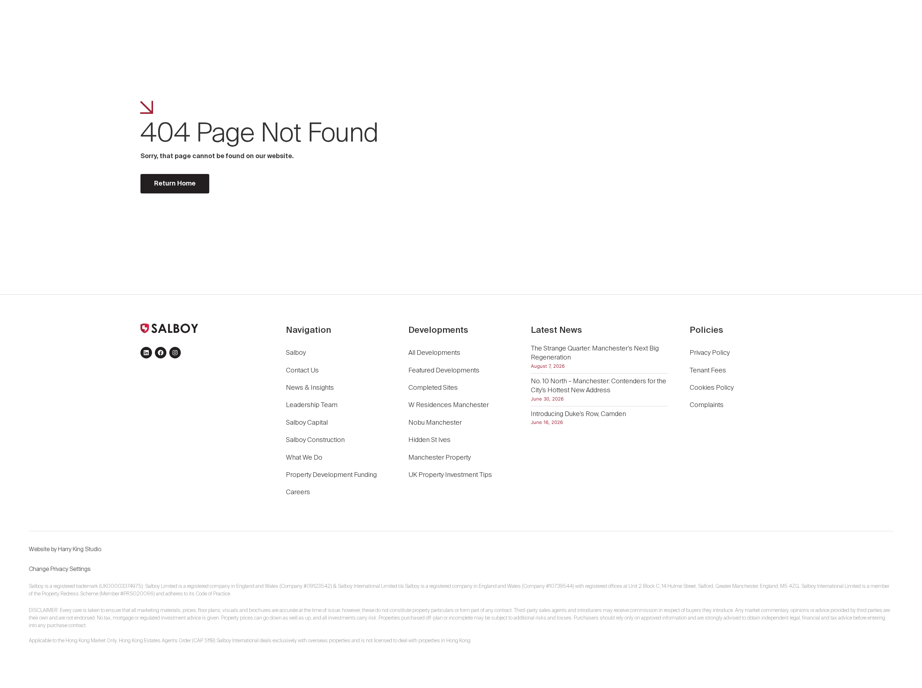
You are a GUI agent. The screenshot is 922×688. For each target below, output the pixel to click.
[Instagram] (175, 352)
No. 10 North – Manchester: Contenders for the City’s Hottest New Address (598, 386)
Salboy (296, 353)
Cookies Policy (712, 388)
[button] (758, 23)
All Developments (434, 353)
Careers (298, 492)
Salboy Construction (315, 440)
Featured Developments (443, 370)
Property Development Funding (331, 475)
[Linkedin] (146, 352)
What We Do (304, 458)
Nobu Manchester (435, 423)
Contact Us (302, 370)
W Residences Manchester (448, 405)
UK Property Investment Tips (450, 475)
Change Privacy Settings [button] (60, 569)
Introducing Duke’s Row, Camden (578, 414)
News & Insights (310, 388)
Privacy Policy (710, 353)
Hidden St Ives (429, 440)
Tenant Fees (709, 370)
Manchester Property (439, 458)
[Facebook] (160, 352)
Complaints (707, 405)
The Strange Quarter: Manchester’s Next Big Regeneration (595, 353)
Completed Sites (433, 388)
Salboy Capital (307, 423)
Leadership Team (311, 405)
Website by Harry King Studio (65, 550)
